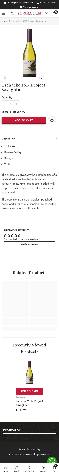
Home (5, 21)
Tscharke (21, 397)
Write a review (29, 244)
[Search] (12, 14)
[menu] (3, 13)
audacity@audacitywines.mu (20, 2)
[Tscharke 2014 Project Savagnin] (29, 372)
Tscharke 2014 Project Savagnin (29, 403)
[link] (15, 323)
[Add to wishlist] (52, 120)
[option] (29, 53)
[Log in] (46, 13)
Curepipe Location (31, 6)
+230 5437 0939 (47, 2)
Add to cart (24, 120)
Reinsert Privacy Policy (29, 449)
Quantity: (7, 97)
